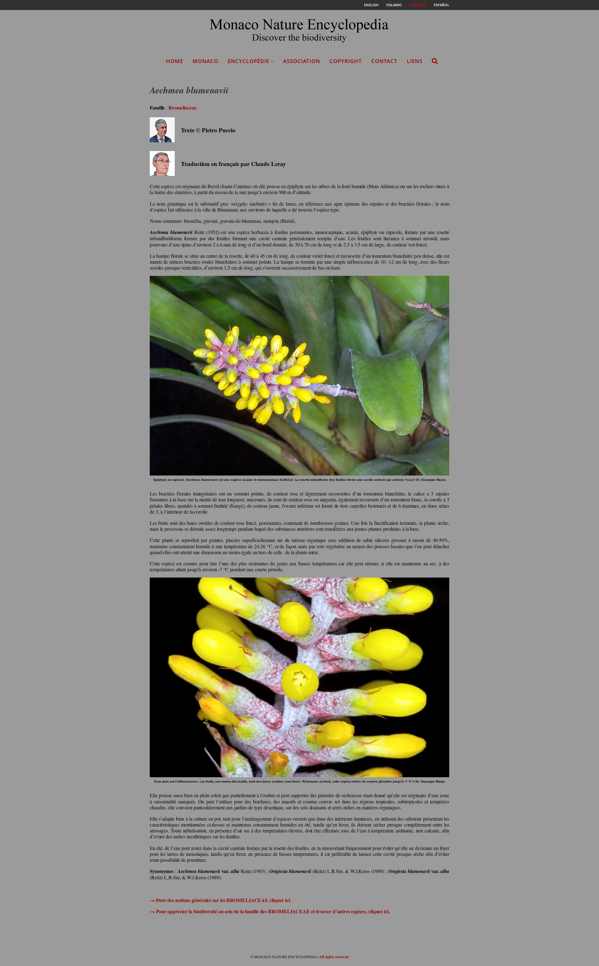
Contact (384, 61)
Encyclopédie (248, 61)
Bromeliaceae (182, 107)
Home (174, 61)
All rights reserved (333, 956)
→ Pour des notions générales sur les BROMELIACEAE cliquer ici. (220, 900)
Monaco (205, 61)
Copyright (345, 61)
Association (301, 61)
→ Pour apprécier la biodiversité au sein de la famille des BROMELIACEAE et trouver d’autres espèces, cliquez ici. (270, 911)
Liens (414, 61)
